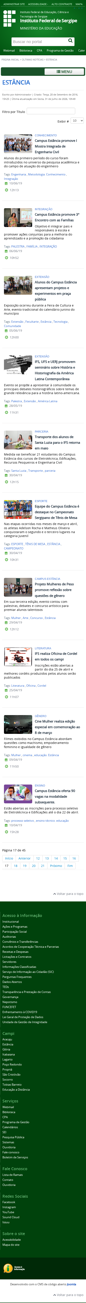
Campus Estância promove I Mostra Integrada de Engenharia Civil (56, 146)
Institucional (10, 922)
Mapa (79, 4)
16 (74, 858)
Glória (6, 1049)
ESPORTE (17, 544)
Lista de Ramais (12, 1175)
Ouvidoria (8, 1147)
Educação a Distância (16, 1090)
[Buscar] (71, 41)
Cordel (41, 686)
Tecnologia (60, 322)
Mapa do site (10, 1245)
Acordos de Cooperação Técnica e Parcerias (30, 947)
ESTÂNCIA (53, 544)
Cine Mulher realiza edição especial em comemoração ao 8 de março (57, 727)
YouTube (8, 1212)
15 (65, 858)
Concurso (36, 618)
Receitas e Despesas (15, 952)
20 (34, 866)
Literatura (17, 686)
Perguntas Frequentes (17, 977)
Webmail (9, 50)
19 (24, 866)
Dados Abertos (12, 982)
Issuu (5, 1222)
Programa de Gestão (60, 50)
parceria (50, 471)
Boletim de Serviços (15, 1157)
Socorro (7, 1079)
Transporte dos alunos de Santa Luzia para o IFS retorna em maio (57, 442)
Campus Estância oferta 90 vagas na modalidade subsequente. (55, 796)
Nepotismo (9, 1002)
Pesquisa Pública (13, 1137)
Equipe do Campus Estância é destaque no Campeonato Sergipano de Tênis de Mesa (57, 512)
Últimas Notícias (32, 59)
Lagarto (7, 1059)
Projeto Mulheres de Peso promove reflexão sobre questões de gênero (54, 590)
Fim (70, 866)
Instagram (9, 1207)
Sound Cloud (10, 1217)
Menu (66, 71)
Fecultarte (32, 322)
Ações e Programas (14, 927)
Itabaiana (8, 1054)
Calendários (10, 1127)
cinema (27, 755)
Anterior (25, 858)
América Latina (47, 401)
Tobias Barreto (12, 1084)
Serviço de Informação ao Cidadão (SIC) (28, 972)
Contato (7, 1180)
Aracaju (7, 1039)
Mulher (16, 618)
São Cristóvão (11, 1074)
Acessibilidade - (38, 4)
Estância (46, 322)
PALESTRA (17, 246)
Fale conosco (10, 1152)
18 (15, 866)
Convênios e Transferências (20, 942)
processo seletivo (22, 821)
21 (43, 866)
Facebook (8, 1202)
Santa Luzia (18, 471)
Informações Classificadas (19, 967)
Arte (25, 618)
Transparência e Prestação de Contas (26, 992)
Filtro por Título (14, 112)
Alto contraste (62, 4)
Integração (11, 179)
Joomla (71, 1284)
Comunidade (12, 326)
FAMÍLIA (31, 246)
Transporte (35, 471)
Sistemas (8, 1142)
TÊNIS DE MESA (35, 544)
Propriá (7, 1069)
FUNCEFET (9, 1007)
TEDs (5, 987)
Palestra (16, 401)
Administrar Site (14, 4)
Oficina (31, 686)
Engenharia (18, 174)
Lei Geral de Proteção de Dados (22, 1017)
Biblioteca (25, 50)
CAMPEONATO (13, 548)
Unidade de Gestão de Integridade (24, 1022)
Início (9, 858)
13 (47, 858)
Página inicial (10, 59)
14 (56, 858)
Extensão (17, 322)
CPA (39, 50)
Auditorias (9, 937)
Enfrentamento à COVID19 (19, 1012)
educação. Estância (46, 755)
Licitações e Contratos (16, 957)
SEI (4, 1132)
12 (38, 858)
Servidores (9, 962)
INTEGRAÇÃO (48, 246)
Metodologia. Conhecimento (46, 174)
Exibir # (64, 121)
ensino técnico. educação (52, 821)
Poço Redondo (12, 1064)
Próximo (56, 866)
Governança (10, 997)
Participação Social (14, 932)
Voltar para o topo (69, 894)
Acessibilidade (11, 1240)
